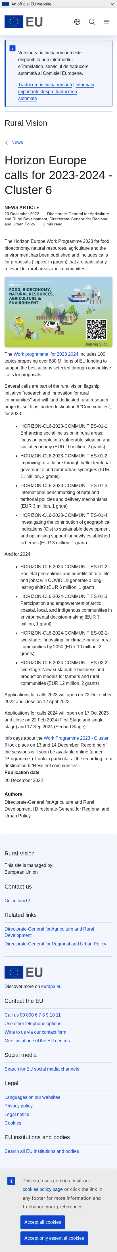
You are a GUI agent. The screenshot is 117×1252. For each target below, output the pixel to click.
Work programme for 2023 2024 (46, 354)
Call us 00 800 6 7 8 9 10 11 (33, 1015)
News (17, 142)
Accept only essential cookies (54, 1238)
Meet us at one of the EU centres (37, 1040)
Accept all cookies (42, 1222)
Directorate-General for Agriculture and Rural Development (49, 932)
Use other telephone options (33, 1023)
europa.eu (51, 986)
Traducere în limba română (45, 84)
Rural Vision (20, 853)
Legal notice (17, 1114)
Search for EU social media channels (42, 1069)
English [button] (77, 22)
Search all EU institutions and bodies (42, 1151)
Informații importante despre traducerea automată (56, 91)
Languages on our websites (32, 1097)
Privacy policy (19, 1105)
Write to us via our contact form (35, 1032)
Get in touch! (17, 900)
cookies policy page (43, 1189)
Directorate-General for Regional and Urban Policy (55, 943)
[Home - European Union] (37, 21)
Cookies (13, 1123)
